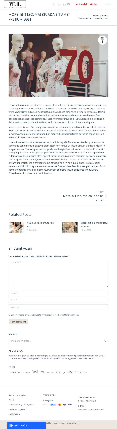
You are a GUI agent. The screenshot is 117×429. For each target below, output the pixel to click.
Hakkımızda (14, 414)
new (48, 373)
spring (60, 372)
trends (82, 372)
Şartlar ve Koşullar (17, 395)
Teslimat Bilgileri (17, 409)
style (71, 371)
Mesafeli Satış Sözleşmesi (21, 404)
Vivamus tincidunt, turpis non (40, 224)
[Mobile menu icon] (108, 4)
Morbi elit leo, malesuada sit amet (94, 224)
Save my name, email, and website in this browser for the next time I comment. (45, 315)
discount (21, 373)
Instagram (48, 400)
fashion (38, 371)
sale (53, 373)
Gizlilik (11, 400)
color (12, 372)
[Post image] (16, 227)
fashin (28, 373)
